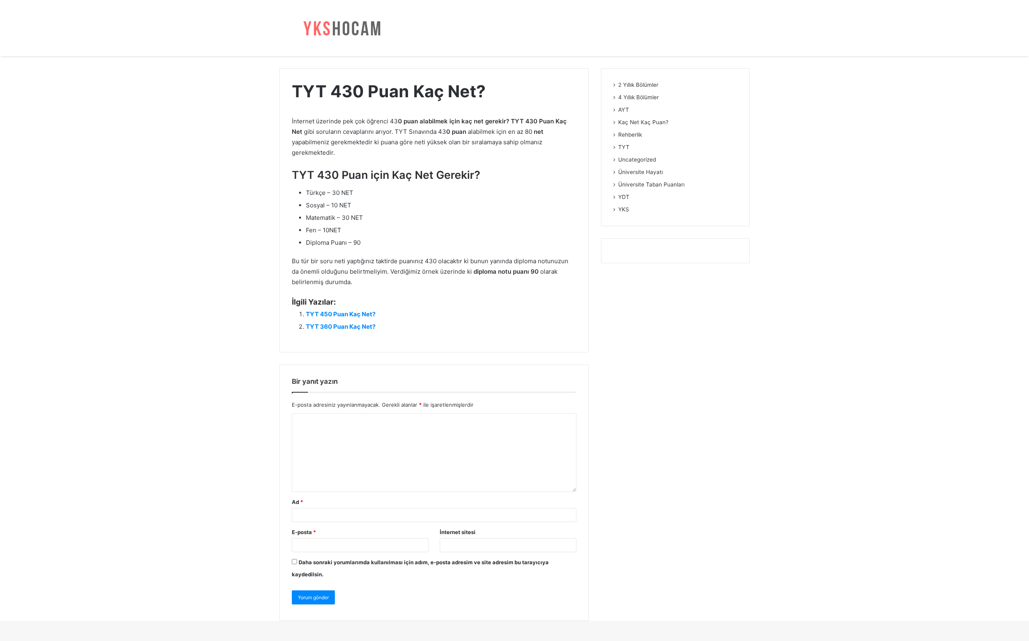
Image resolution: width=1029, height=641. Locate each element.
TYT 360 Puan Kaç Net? (340, 326)
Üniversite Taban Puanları (651, 184)
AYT (623, 109)
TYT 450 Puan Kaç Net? (340, 314)
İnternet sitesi (458, 532)
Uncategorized (637, 159)
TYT (623, 147)
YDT (623, 197)
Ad (297, 502)
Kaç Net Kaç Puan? (643, 122)
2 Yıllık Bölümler (638, 85)
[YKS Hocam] (339, 28)
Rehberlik (630, 134)
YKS (623, 209)
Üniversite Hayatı (640, 172)
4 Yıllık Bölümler (638, 97)
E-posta (304, 532)
